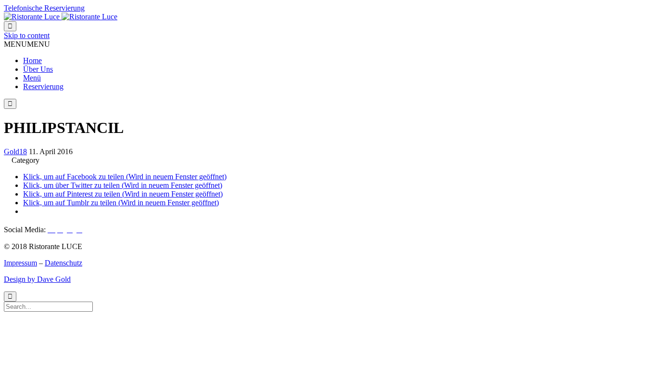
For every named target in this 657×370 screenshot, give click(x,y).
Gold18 (15, 151)
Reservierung (43, 86)
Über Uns (38, 69)
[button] (27, 44)
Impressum (20, 263)
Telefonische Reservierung (44, 8)
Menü (32, 78)
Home (32, 60)
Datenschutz (63, 263)
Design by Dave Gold (37, 279)
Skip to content (27, 35)
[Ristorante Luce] (60, 17)
